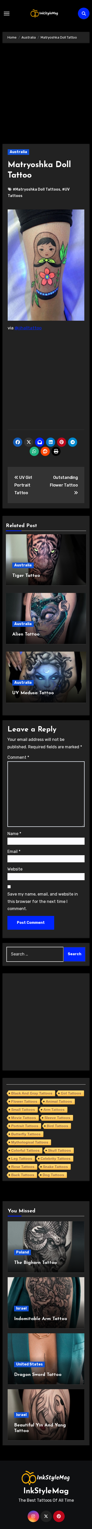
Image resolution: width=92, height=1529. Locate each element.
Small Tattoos (23, 1110)
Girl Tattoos (71, 1093)
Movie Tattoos (23, 1118)
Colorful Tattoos (25, 1150)
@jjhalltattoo (28, 327)
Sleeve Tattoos (57, 1118)
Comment (18, 757)
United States (29, 1364)
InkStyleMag (46, 1491)
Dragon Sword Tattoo (38, 1375)
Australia (18, 152)
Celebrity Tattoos (56, 1159)
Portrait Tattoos (24, 1126)
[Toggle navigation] (7, 13)
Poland (22, 1252)
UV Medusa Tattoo (33, 693)
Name (14, 833)
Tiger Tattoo (26, 576)
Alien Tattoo (26, 634)
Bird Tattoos (57, 1126)
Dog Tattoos (53, 1175)
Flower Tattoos (24, 1101)
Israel (21, 1308)
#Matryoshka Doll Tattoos (36, 189)
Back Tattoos (22, 1175)
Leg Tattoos (21, 1159)
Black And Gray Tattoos (31, 1093)
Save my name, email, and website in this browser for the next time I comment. (42, 901)
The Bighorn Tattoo (35, 1263)
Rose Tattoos (22, 1167)
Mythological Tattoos (29, 1142)
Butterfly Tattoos (26, 1134)
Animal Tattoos (59, 1101)
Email (13, 851)
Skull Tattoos (59, 1150)
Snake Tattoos (55, 1167)
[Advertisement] (46, 96)
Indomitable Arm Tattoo (40, 1319)
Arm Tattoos (54, 1110)
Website (14, 869)
